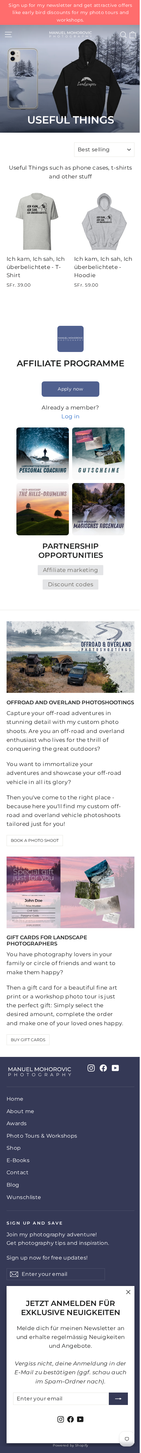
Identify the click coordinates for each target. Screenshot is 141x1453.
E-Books (18, 1160)
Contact (18, 1172)
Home (15, 1099)
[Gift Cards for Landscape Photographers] (70, 892)
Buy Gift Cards (28, 1039)
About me (20, 1111)
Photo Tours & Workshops (42, 1136)
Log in (70, 416)
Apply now (70, 389)
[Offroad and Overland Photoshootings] (70, 657)
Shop (14, 1148)
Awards (17, 1123)
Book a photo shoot (35, 840)
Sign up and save (35, 1223)
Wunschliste (24, 1197)
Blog (13, 1185)
